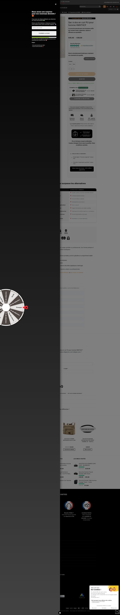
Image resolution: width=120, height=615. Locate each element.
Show (60, 613)
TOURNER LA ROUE (44, 33)
